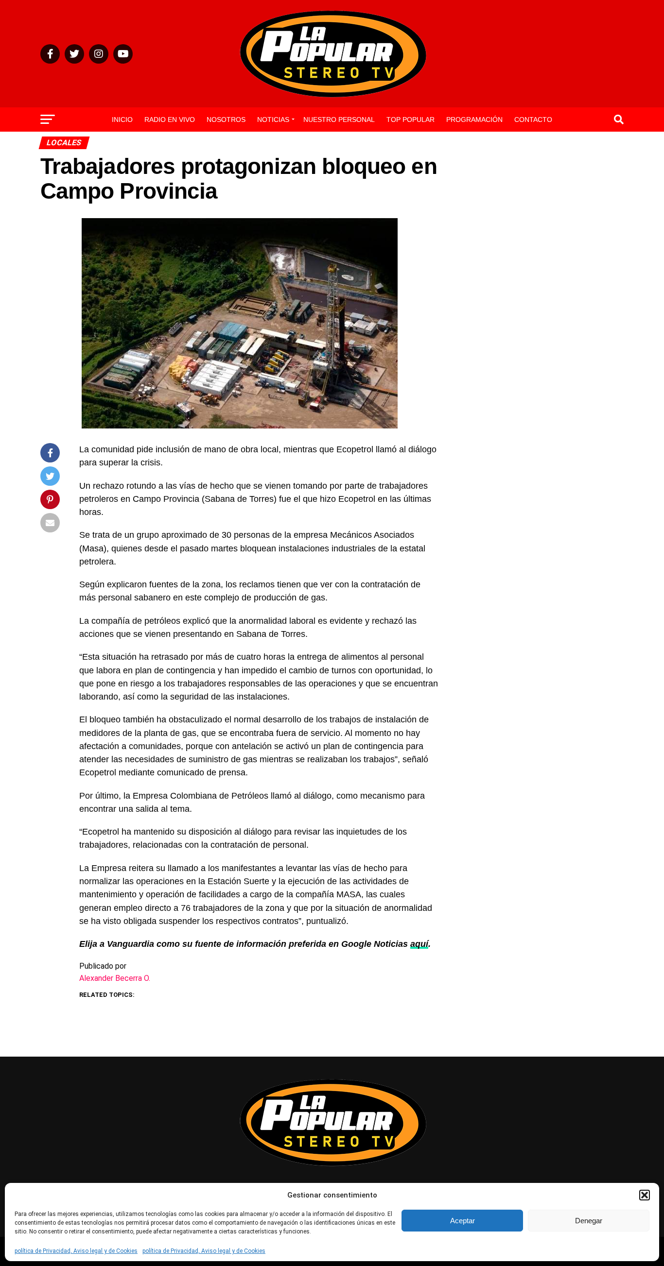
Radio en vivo (169, 119)
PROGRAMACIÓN (474, 119)
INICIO (122, 119)
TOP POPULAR (410, 119)
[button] (644, 1195)
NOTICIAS (273, 119)
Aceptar (462, 1220)
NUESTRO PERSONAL (339, 119)
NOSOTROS (226, 119)
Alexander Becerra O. (114, 978)
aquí (419, 944)
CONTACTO (533, 119)
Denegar (588, 1220)
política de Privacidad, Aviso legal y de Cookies (76, 1251)
